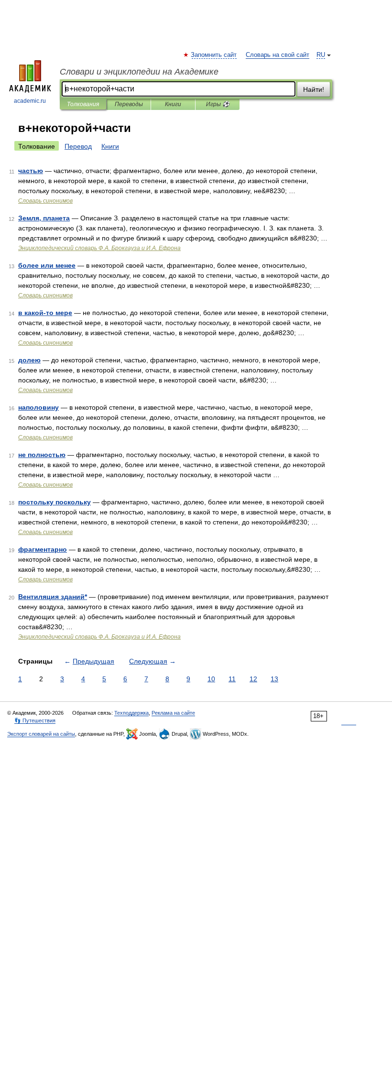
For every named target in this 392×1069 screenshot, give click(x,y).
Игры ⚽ (217, 104)
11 (232, 679)
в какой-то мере (45, 312)
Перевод (78, 146)
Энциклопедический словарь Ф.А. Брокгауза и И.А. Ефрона (99, 248)
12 (253, 679)
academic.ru (30, 101)
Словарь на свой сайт (277, 55)
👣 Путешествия (34, 720)
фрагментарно (42, 549)
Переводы (129, 104)
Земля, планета (44, 218)
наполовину (38, 407)
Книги (173, 104)
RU (320, 55)
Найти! (313, 89)
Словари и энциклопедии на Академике (139, 71)
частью (30, 171)
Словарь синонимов (45, 200)
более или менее (47, 265)
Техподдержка (131, 713)
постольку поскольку (54, 502)
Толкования (83, 104)
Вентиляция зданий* (52, 596)
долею (29, 360)
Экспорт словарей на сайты (41, 734)
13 (274, 679)
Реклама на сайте (173, 713)
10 (211, 679)
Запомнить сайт (214, 55)
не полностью (41, 454)
